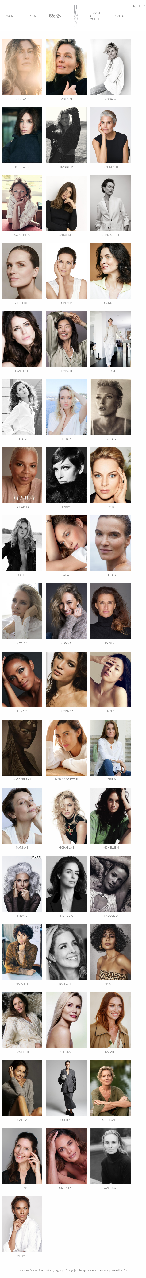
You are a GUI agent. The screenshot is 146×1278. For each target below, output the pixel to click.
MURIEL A (66, 915)
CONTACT (120, 16)
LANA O (22, 711)
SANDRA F (66, 1051)
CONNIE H (110, 302)
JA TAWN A (22, 507)
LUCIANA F (66, 711)
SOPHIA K (66, 1119)
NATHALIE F (66, 983)
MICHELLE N (111, 847)
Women (12, 16)
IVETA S (111, 439)
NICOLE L (111, 983)
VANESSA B (110, 1188)
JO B (111, 507)
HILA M (22, 439)
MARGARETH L (22, 779)
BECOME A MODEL (96, 16)
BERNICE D (22, 166)
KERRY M (66, 643)
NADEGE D (111, 915)
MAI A (110, 711)
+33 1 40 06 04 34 (65, 1270)
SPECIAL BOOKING (55, 16)
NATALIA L (22, 983)
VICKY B (22, 1256)
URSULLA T (66, 1188)
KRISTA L (110, 643)
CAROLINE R (66, 234)
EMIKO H (66, 371)
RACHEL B (22, 1051)
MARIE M (110, 779)
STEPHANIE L (110, 1119)
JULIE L (22, 575)
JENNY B (66, 507)
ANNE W (110, 98)
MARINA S (22, 847)
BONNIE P (66, 166)
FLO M (111, 371)
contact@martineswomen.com (91, 1270)
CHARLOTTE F (111, 234)
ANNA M (66, 98)
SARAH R (110, 1051)
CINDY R (66, 302)
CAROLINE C (22, 234)
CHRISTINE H (22, 302)
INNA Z (66, 439)
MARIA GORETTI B (66, 779)
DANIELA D (22, 371)
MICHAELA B (66, 847)
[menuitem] (12, 16)
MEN (33, 16)
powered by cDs (118, 1270)
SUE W (22, 1188)
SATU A (22, 1119)
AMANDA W (22, 98)
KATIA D (111, 575)
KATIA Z (66, 575)
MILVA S (22, 915)
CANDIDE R (111, 166)
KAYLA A (22, 643)
